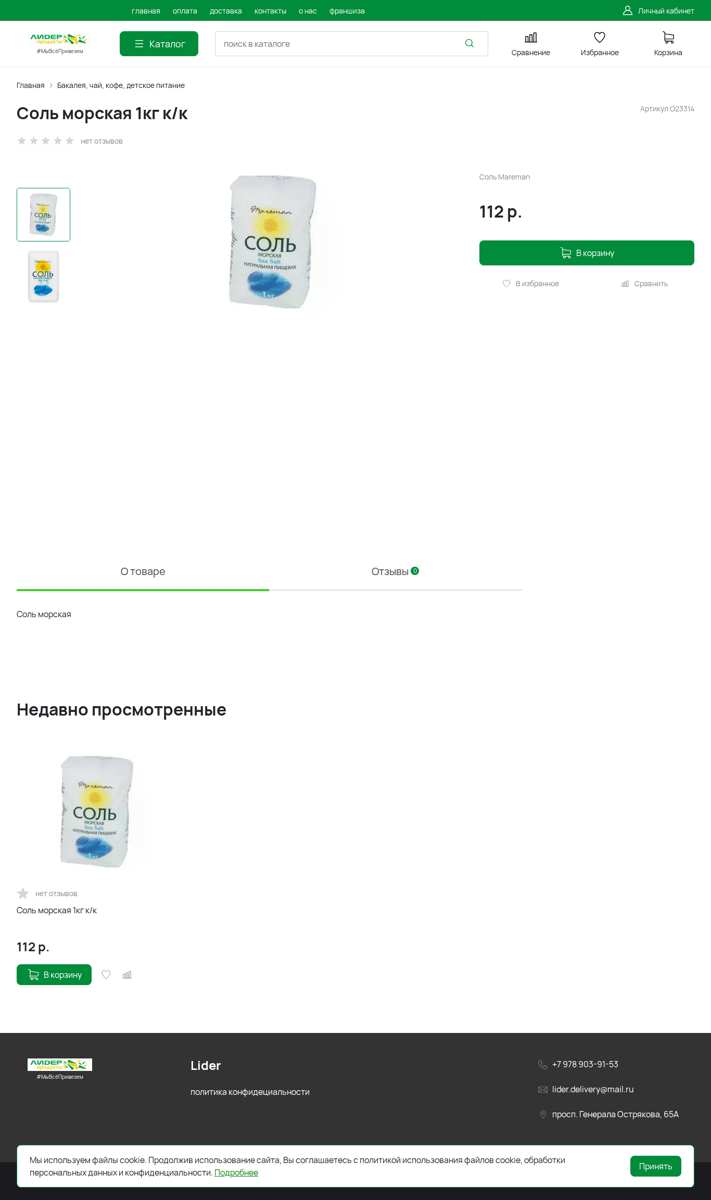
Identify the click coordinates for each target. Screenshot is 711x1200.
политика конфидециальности (250, 1091)
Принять (655, 1166)
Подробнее (236, 1172)
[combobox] (351, 43)
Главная (31, 85)
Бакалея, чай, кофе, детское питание (121, 85)
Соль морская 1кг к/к (57, 910)
